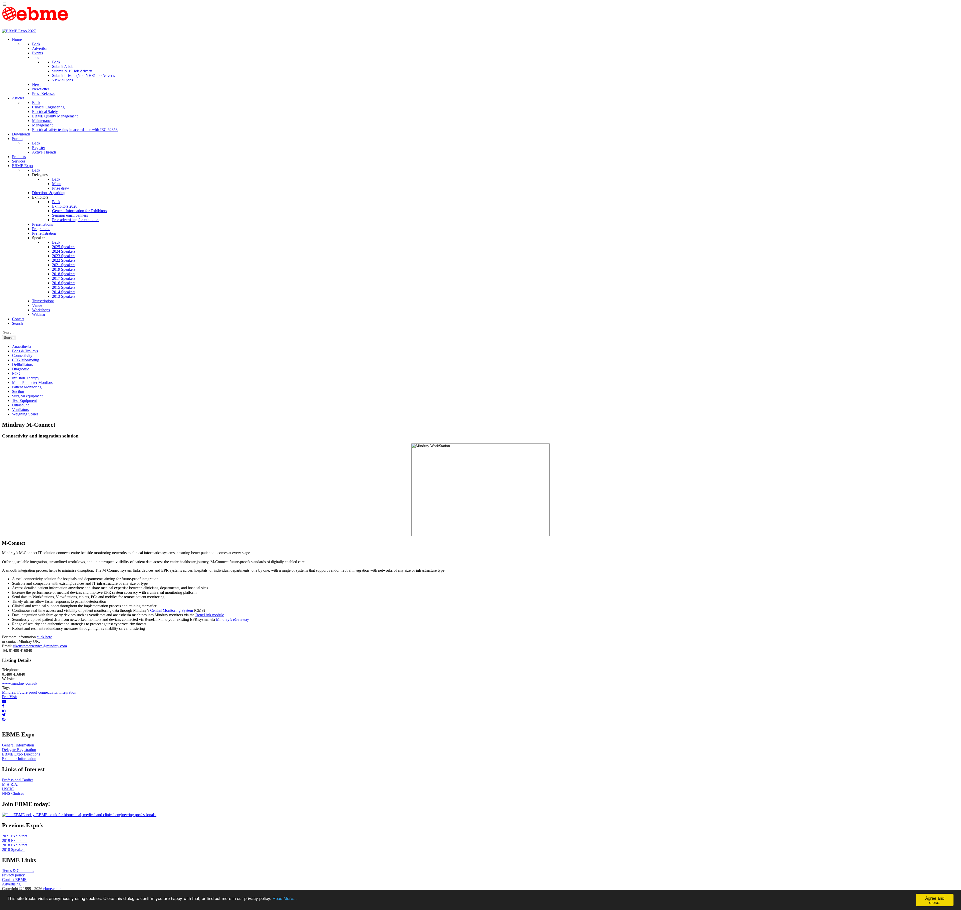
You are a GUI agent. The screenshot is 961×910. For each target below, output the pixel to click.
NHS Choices (13, 793)
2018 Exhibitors (14, 845)
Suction (18, 391)
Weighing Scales (25, 414)
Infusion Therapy (25, 378)
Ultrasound (21, 405)
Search (9, 338)
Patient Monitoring (27, 387)
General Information (18, 745)
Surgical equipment (27, 396)
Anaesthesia (21, 346)
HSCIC (8, 789)
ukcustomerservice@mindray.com (40, 646)
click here (44, 637)
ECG (16, 373)
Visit (13, 697)
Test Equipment (24, 400)
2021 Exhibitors (14, 836)
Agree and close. (934, 900)
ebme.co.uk (52, 888)
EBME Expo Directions (21, 754)
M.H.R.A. (10, 784)
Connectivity (22, 355)
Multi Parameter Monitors (32, 382)
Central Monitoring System (171, 610)
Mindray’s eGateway (232, 619)
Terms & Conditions (18, 870)
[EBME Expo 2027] (19, 31)
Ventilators (20, 409)
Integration (67, 692)
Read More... (285, 898)
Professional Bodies (17, 780)
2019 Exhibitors (14, 840)
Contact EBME (14, 879)
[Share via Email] (4, 701)
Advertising (11, 884)
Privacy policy (13, 875)
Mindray (8, 692)
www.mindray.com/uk (19, 683)
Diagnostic (20, 369)
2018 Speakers (13, 849)
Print (6, 697)
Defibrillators (22, 364)
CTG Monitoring (25, 360)
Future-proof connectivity (37, 692)
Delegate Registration (19, 749)
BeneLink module (209, 615)
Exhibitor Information (19, 758)
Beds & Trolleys (25, 351)
